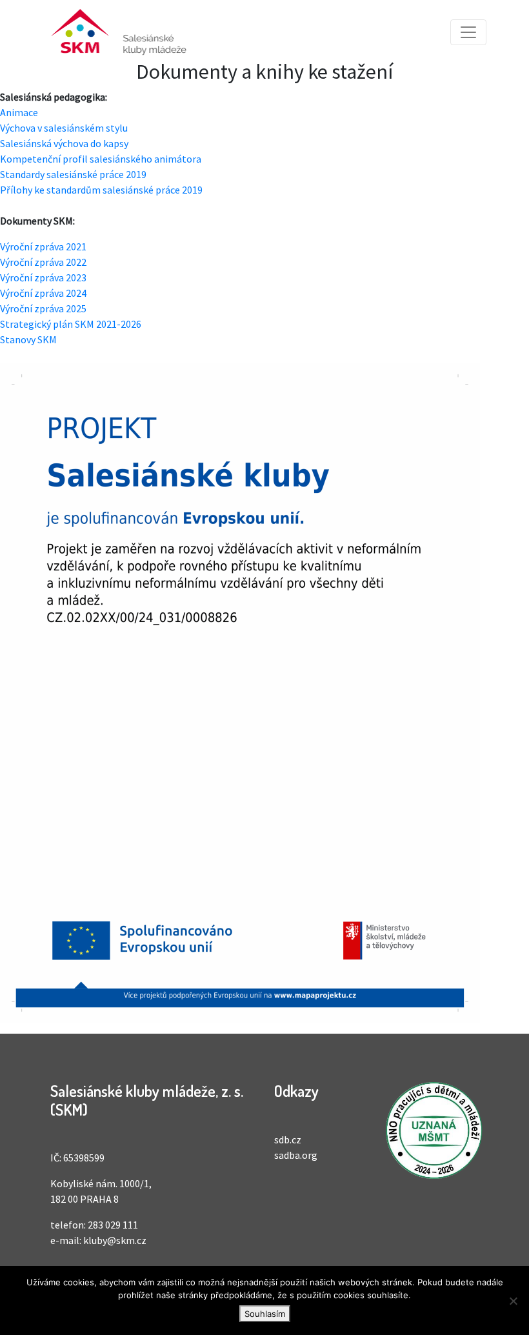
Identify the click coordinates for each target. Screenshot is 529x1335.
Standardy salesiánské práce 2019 (73, 174)
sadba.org (295, 1155)
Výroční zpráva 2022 (43, 262)
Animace (19, 112)
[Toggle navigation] (468, 32)
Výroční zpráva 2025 (43, 308)
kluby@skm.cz (114, 1240)
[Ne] (512, 1300)
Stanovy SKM (28, 339)
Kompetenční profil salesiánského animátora (100, 158)
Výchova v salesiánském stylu (64, 127)
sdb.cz (287, 1139)
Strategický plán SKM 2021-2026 (70, 323)
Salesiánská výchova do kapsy (64, 143)
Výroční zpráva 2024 (43, 292)
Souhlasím (265, 1314)
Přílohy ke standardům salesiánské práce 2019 (101, 189)
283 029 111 (113, 1224)
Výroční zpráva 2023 (43, 277)
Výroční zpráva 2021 (43, 246)
